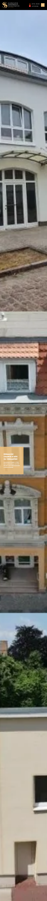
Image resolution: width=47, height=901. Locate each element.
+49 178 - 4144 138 (35, 3)
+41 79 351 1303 (35, 6)
